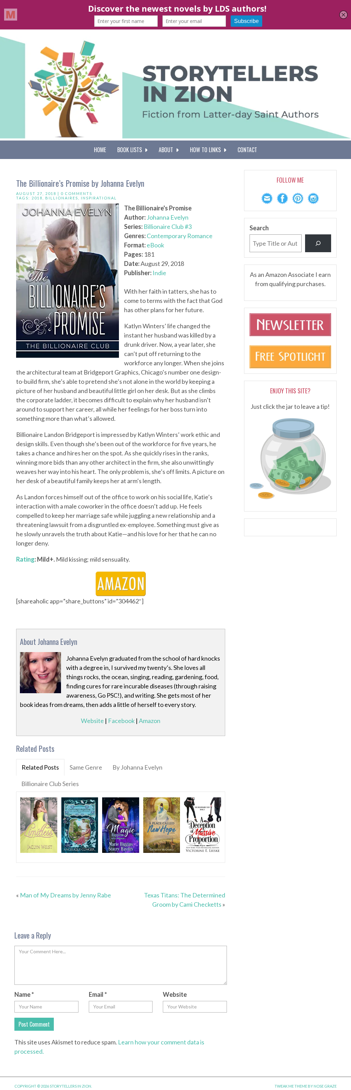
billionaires (61, 198)
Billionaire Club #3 (168, 226)
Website (92, 720)
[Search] (318, 243)
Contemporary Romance (180, 236)
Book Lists (131, 150)
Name (24, 994)
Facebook (121, 720)
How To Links (206, 150)
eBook (155, 245)
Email (98, 994)
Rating (25, 559)
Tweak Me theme (291, 1086)
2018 (37, 198)
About (167, 150)
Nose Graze (325, 1086)
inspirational (99, 198)
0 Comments (76, 193)
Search (259, 228)
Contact (247, 150)
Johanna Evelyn (168, 217)
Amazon (149, 720)
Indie (159, 273)
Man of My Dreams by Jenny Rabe (65, 895)
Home (100, 150)
